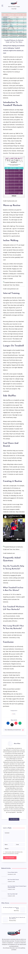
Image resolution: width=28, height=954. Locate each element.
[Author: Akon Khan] (10, 743)
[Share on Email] (15, 723)
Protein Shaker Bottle (12, 872)
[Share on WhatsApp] (19, 723)
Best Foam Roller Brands (13, 879)
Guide (14, 713)
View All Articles (14, 819)
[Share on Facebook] (8, 723)
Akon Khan (17, 743)
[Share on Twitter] (12, 724)
